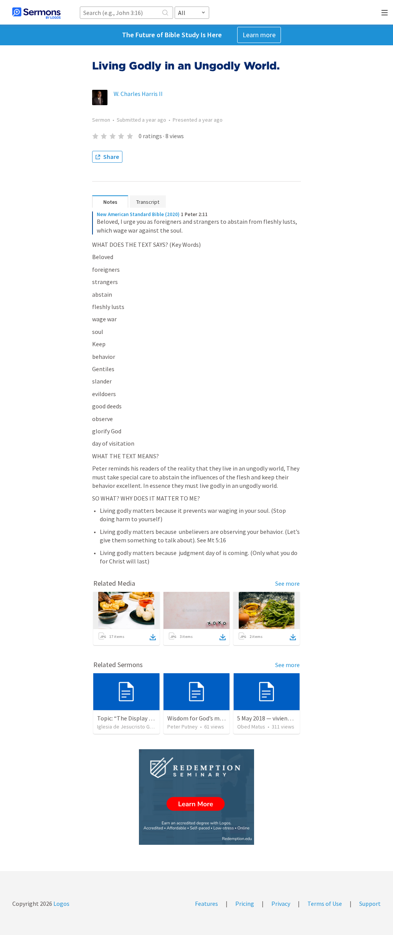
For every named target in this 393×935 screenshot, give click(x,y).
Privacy (280, 903)
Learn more (259, 34)
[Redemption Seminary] (196, 797)
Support (370, 903)
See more (287, 583)
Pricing (244, 903)
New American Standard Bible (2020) (138, 214)
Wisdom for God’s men (196, 718)
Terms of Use (324, 903)
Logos (60, 903)
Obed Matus (251, 726)
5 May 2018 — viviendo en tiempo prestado (292, 718)
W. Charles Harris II (138, 93)
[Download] (153, 637)
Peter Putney (182, 726)
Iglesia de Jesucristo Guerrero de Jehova (145, 726)
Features (206, 903)
